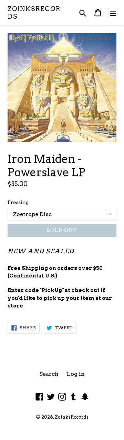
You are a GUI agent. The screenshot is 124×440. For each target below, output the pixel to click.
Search (49, 374)
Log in (76, 374)
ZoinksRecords (34, 12)
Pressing (18, 202)
